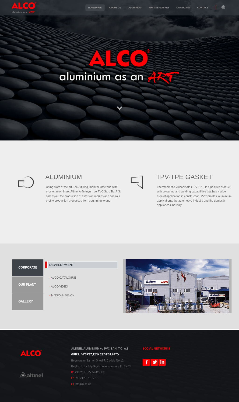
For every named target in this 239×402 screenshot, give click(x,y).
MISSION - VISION (62, 295)
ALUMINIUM (63, 177)
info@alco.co (83, 384)
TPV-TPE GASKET (184, 177)
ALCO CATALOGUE (63, 277)
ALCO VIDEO (59, 286)
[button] (223, 7)
